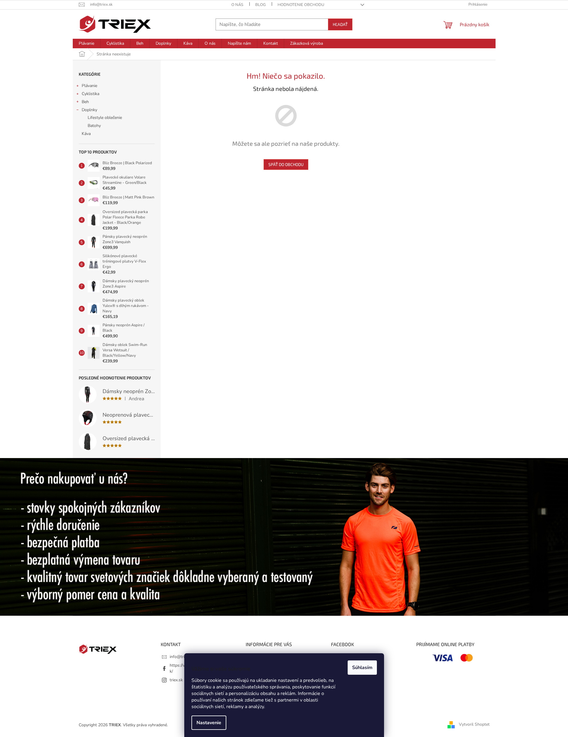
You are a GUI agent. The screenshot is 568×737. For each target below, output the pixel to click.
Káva (86, 133)
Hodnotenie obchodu (301, 4)
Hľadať (340, 24)
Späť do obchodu (286, 164)
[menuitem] (86, 43)
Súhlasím (362, 667)
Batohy (94, 125)
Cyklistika (90, 94)
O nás (237, 4)
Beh (85, 102)
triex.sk (176, 680)
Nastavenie (208, 722)
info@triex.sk (182, 657)
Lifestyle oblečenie (105, 117)
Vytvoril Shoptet (474, 724)
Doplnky (89, 110)
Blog (260, 4)
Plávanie (89, 86)
